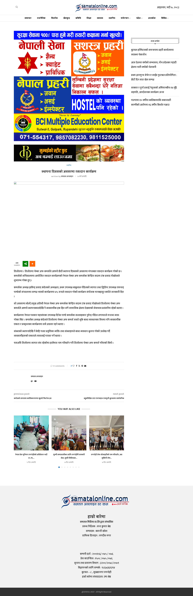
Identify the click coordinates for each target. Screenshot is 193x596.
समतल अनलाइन (67, 176)
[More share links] (32, 264)
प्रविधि (78, 18)
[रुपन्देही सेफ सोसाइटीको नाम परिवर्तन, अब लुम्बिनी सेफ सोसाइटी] (106, 432)
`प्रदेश (138, 18)
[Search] (16, 7)
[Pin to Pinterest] (82, 366)
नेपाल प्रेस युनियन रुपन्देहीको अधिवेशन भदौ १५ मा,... (31, 456)
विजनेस (54, 18)
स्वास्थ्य (100, 18)
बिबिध (164, 18)
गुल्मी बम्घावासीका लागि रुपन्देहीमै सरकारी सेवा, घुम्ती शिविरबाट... (69, 456)
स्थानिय (112, 18)
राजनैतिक (41, 18)
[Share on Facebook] (76, 366)
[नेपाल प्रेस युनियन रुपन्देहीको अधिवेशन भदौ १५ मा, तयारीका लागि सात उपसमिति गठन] (31, 432)
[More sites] (25, 264)
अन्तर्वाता (152, 18)
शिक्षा (89, 18)
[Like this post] (73, 366)
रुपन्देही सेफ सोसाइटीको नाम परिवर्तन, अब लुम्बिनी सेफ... (106, 456)
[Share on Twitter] (79, 366)
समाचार (28, 18)
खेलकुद (66, 18)
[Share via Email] (85, 366)
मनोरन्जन (125, 18)
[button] (17, 441)
